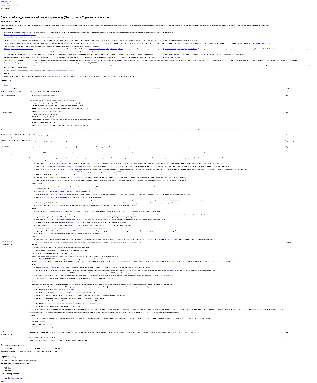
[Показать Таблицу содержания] (1, 13)
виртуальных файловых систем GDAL (63, 70)
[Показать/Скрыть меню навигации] (8, 3)
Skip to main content (6, 1)
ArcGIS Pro (4, 3)
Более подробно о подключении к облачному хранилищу (20, 35)
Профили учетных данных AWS (53, 267)
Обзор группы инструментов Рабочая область (17, 377)
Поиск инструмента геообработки (13, 378)
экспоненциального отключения (172, 57)
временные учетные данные (61, 188)
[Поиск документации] (17, 5)
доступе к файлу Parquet (264, 43)
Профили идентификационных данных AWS (57, 194)
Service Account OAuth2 (78, 219)
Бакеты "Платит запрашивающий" (58, 197)
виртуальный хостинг (173, 200)
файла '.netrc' (70, 289)
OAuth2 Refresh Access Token (65, 217)
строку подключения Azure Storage (72, 169)
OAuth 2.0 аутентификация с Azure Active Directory (18, 49)
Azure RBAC (214, 54)
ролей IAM (205, 54)
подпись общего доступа (64, 163)
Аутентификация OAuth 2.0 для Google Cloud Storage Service (106, 49)
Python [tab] (6, 85)
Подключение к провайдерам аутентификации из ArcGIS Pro (180, 49)
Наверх (3, 381)
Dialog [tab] (6, 83)
